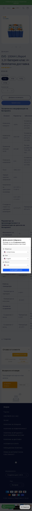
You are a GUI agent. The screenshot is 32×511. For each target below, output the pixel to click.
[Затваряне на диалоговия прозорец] (30, 239)
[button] (16, 252)
